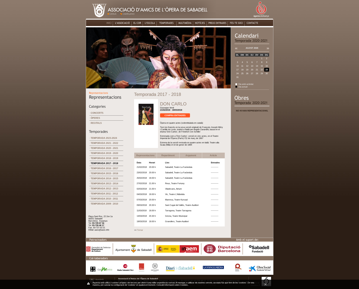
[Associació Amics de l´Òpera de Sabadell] (96, 17)
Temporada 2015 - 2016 (104, 173)
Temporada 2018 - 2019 (104, 158)
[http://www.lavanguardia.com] (214, 270)
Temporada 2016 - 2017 (104, 168)
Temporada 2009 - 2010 (104, 203)
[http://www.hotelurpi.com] (155, 270)
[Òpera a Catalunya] (261, 17)
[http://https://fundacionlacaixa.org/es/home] (259, 270)
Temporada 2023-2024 (104, 138)
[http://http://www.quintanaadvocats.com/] (238, 270)
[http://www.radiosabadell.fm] (125, 270)
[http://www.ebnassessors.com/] (141, 270)
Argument (190, 155)
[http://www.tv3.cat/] (100, 270)
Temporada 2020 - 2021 (104, 148)
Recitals (96, 123)
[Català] (113, 17)
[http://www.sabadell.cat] (133, 252)
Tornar (140, 230)
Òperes (95, 118)
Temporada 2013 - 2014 (104, 183)
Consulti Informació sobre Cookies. (172, 285)
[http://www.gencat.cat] (98, 250)
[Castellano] (128, 17)
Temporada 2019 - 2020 (104, 153)
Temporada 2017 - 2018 (104, 163)
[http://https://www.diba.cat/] (221, 252)
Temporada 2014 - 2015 (104, 178)
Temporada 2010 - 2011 (104, 198)
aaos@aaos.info (101, 230)
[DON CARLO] (146, 126)
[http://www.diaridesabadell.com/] (180, 270)
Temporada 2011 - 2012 (104, 193)
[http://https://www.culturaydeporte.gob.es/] (177, 251)
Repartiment (168, 155)
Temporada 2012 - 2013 (104, 188)
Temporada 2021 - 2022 (104, 143)
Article (213, 155)
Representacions (145, 155)
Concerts (97, 113)
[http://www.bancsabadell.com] (259, 252)
